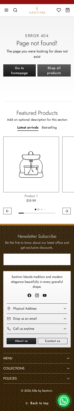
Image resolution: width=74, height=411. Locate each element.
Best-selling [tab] (49, 127)
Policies (10, 378)
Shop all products (54, 70)
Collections (13, 368)
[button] (6, 10)
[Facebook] (29, 295)
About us (21, 341)
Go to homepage (19, 70)
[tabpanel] (37, 176)
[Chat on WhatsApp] (64, 401)
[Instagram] (37, 295)
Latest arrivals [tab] (27, 127)
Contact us (52, 341)
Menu (7, 358)
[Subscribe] (64, 259)
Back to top (39, 403)
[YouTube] (45, 295)
